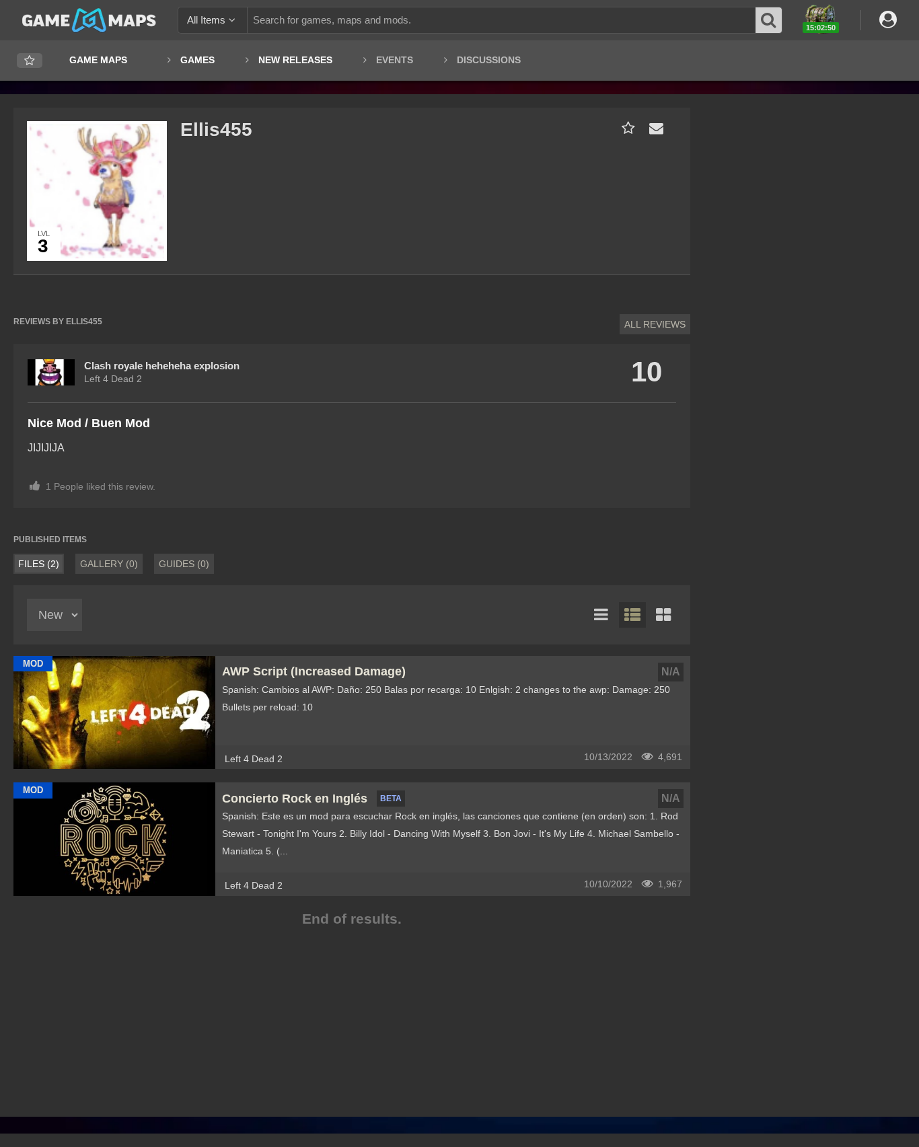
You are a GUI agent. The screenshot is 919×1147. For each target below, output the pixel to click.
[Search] (769, 20)
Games (197, 59)
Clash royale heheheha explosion (162, 365)
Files (38, 563)
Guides (184, 563)
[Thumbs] (663, 615)
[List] (601, 615)
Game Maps (98, 59)
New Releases (295, 59)
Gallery (109, 563)
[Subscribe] (625, 128)
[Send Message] (653, 128)
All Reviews (655, 324)
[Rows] (632, 615)
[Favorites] (29, 61)
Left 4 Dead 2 (113, 378)
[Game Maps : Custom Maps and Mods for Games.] (89, 19)
